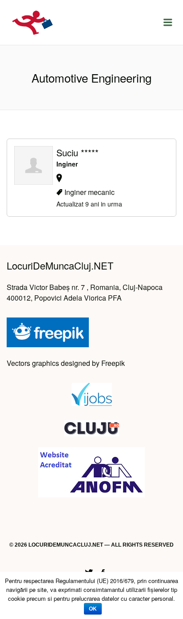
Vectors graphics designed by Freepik (66, 363)
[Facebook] (103, 571)
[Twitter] (89, 571)
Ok (93, 609)
